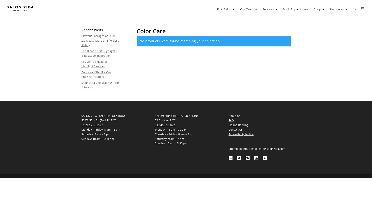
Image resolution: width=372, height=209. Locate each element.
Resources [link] (337, 9)
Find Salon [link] (224, 9)
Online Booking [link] (238, 125)
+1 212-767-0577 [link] (92, 125)
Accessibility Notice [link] (241, 134)
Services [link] (268, 9)
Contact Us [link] (236, 129)
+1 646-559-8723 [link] (165, 125)
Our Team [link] (247, 9)
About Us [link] (234, 116)
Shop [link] (317, 9)
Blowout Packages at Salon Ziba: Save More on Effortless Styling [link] (100, 40)
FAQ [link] (231, 120)
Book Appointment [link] (296, 9)
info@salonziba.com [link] (272, 149)
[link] (20, 8)
